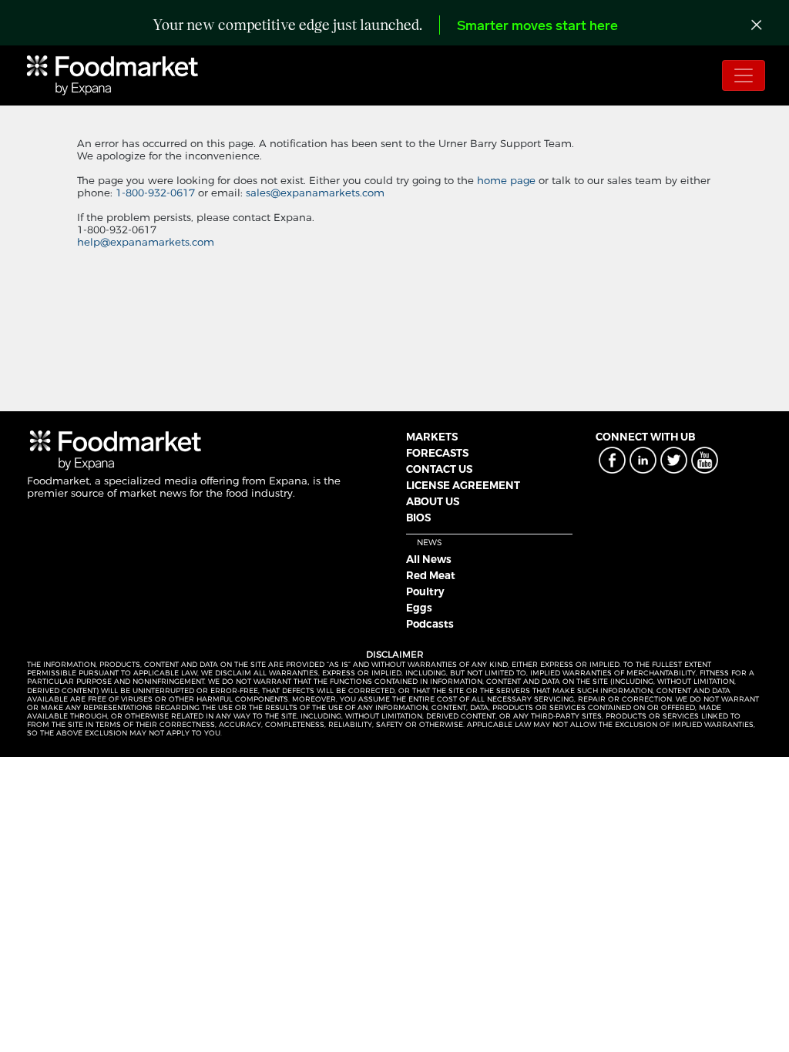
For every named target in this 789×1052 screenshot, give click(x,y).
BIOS (418, 517)
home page (506, 180)
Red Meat (430, 575)
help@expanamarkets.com (145, 242)
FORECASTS (437, 453)
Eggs (419, 607)
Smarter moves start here (537, 27)
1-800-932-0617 (157, 192)
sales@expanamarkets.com (315, 192)
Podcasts (430, 624)
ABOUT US (432, 501)
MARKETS (432, 437)
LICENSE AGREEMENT (463, 485)
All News (429, 559)
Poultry (425, 591)
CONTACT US (439, 469)
